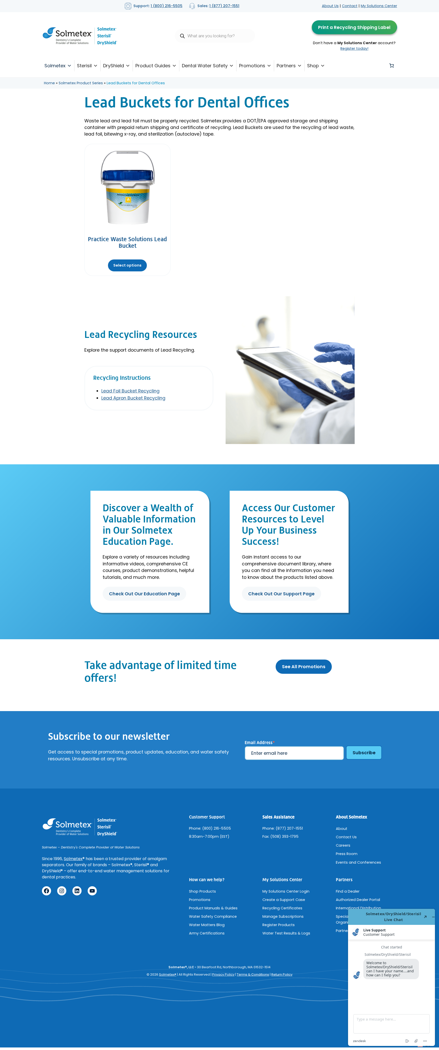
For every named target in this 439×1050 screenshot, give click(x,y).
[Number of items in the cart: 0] (391, 65)
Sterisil (84, 65)
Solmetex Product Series (81, 83)
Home (49, 83)
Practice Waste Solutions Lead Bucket (127, 242)
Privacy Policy (223, 974)
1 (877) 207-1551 (224, 5)
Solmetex (55, 65)
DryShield (113, 65)
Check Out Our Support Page (281, 594)
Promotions (252, 65)
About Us (330, 5)
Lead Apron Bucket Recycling (133, 398)
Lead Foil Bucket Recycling (130, 391)
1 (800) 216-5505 (166, 5)
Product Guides (152, 65)
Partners (286, 65)
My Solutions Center (379, 5)
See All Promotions (303, 667)
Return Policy (281, 974)
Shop (313, 65)
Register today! (354, 48)
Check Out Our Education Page (144, 594)
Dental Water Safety (205, 65)
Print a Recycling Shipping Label (354, 27)
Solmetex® (167, 974)
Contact (349, 5)
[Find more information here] (391, 977)
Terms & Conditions (253, 974)
